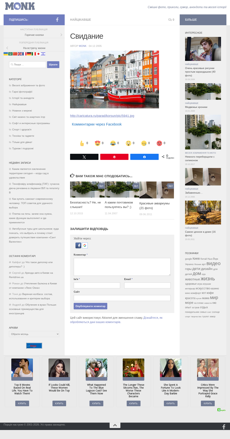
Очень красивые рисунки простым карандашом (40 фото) (200, 72)
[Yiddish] (43, 53)
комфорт (196, 293)
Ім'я (77, 279)
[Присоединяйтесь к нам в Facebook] (57, 19)
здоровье (191, 283)
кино (187, 293)
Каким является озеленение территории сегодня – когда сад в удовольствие (29, 173)
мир (214, 297)
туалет (205, 316)
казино (215, 288)
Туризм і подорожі (22, 148)
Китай (204, 258)
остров (195, 307)
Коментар (81, 254)
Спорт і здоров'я (21, 129)
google (188, 258)
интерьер (190, 288)
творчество (196, 316)
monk (82, 45)
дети (196, 268)
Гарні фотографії (22, 91)
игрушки (207, 284)
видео (213, 263)
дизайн (207, 269)
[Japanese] (38, 53)
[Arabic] (10, 53)
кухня (198, 298)
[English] (20, 53)
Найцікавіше (80, 19)
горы (188, 269)
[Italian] (34, 53)
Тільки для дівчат (22, 142)
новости (208, 303)
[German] (29, 53)
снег (209, 312)
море (189, 302)
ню (214, 302)
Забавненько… (194, 192)
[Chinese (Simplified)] (15, 53)
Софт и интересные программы (31, 123)
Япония (197, 264)
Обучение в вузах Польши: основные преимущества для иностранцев (33, 309)
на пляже (199, 303)
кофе (210, 293)
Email (128, 279)
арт (204, 264)
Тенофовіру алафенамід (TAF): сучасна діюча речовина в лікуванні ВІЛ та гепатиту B (34, 188)
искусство (203, 288)
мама (205, 298)
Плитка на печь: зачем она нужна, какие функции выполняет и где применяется (30, 218)
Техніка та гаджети (23, 136)
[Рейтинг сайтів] (34, 347)
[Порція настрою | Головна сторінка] (20, 6)
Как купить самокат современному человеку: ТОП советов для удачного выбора (31, 203)
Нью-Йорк (213, 258)
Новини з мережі (22, 110)
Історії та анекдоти (23, 98)
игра (199, 284)
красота (190, 298)
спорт (187, 316)
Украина (189, 264)
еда (204, 274)
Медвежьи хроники (196, 107)
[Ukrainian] (6, 53)
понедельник (192, 312)
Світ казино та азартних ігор (28, 117)
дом (197, 273)
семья (203, 312)
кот (204, 292)
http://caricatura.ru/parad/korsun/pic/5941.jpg (102, 116)
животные (192, 279)
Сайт (77, 291)
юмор (212, 316)
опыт (188, 307)
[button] (78, 247)
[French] (24, 53)
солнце (216, 312)
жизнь (208, 278)
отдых (204, 307)
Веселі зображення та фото (28, 85)
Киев (196, 258)
